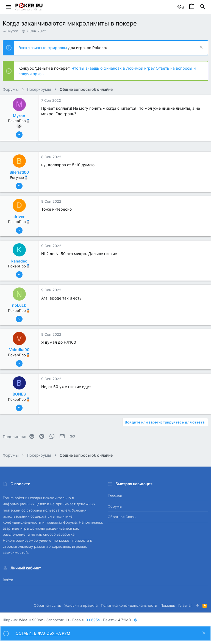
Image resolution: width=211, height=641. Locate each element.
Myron (12, 31)
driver (19, 216)
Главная (115, 496)
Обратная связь (121, 517)
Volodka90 (19, 349)
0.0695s (93, 620)
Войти (8, 580)
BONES (19, 394)
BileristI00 (19, 172)
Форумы (115, 506)
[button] (8, 7)
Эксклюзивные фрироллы (43, 47)
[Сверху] (197, 605)
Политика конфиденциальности (129, 605)
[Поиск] (202, 7)
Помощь (167, 605)
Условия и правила (81, 605)
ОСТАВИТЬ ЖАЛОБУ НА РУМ (43, 633)
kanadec (19, 261)
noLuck (19, 305)
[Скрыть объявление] (200, 48)
